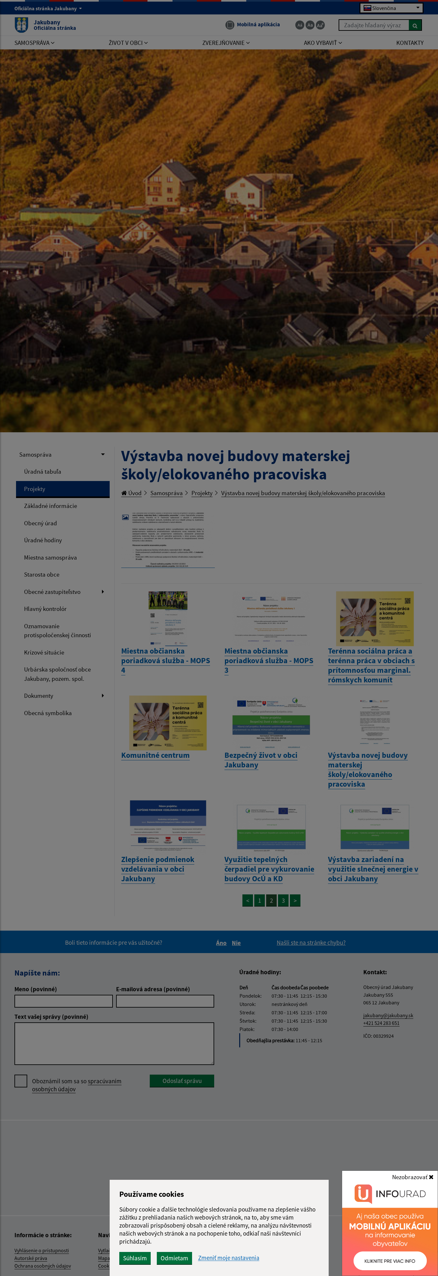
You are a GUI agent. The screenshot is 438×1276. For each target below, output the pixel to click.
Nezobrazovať (410, 1177)
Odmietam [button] (174, 1258)
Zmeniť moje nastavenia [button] (228, 1258)
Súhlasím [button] (135, 1258)
